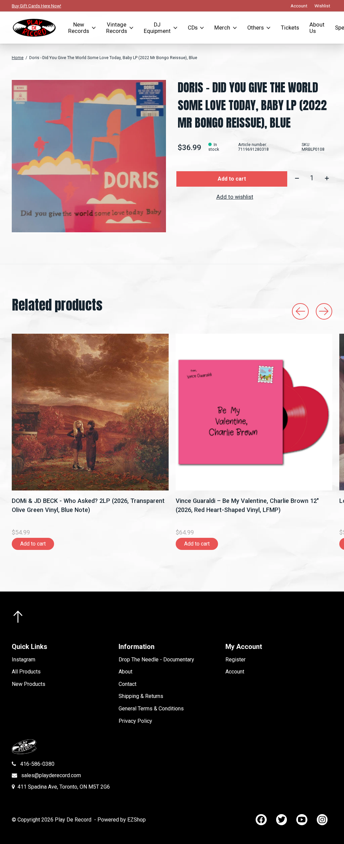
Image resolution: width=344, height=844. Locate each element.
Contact (127, 684)
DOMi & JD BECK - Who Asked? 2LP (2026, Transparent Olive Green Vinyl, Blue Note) (88, 505)
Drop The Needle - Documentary (156, 659)
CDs (193, 28)
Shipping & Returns (141, 696)
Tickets (290, 28)
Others (255, 28)
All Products (26, 671)
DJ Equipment (157, 27)
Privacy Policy (135, 721)
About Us (317, 27)
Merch (222, 28)
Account (234, 671)
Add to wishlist (234, 197)
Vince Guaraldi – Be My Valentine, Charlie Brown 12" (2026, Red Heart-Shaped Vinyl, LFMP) (247, 505)
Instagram (23, 659)
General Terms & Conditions (151, 708)
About (125, 671)
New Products (28, 684)
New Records (78, 27)
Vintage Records (116, 27)
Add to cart (232, 179)
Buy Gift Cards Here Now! (36, 5)
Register (235, 659)
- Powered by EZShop (120, 819)
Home (18, 57)
